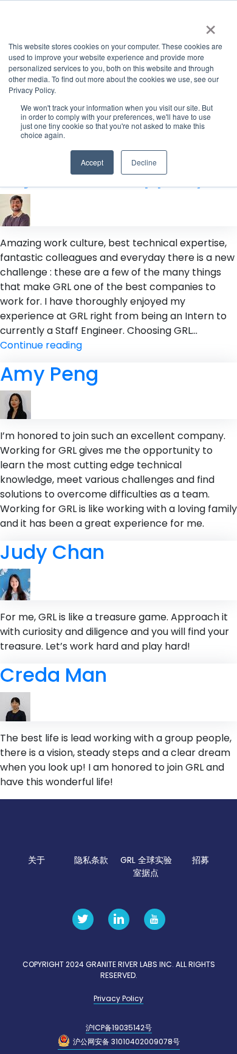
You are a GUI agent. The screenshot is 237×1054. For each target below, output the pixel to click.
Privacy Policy (118, 998)
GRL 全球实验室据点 (146, 866)
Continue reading (41, 345)
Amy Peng (49, 373)
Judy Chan (52, 552)
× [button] (211, 25)
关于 (36, 860)
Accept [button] (92, 162)
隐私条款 (91, 860)
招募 (200, 860)
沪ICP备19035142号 (119, 1027)
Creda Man (53, 674)
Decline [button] (144, 162)
